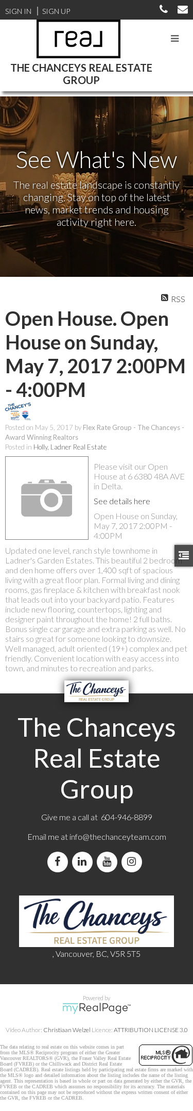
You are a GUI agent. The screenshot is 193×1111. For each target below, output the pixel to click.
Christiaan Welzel (67, 1030)
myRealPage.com (96, 1008)
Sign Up (56, 11)
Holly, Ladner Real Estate (70, 447)
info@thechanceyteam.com (117, 836)
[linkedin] (84, 862)
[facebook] (59, 862)
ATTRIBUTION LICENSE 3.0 (151, 1030)
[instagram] (133, 862)
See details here (122, 501)
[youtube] (109, 862)
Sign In (18, 11)
